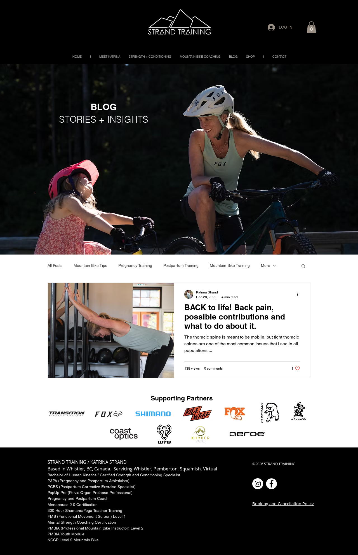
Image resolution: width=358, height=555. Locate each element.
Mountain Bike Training (230, 265)
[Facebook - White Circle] (271, 483)
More (265, 265)
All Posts (55, 265)
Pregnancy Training (135, 265)
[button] (311, 27)
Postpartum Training (181, 265)
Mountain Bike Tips (90, 265)
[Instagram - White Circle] (257, 483)
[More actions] (299, 294)
